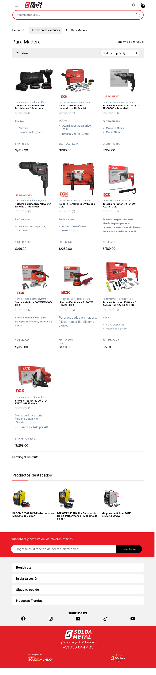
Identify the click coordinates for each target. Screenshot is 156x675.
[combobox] (73, 14)
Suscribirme (129, 549)
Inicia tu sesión (27, 578)
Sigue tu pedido (27, 589)
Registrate (24, 567)
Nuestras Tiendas (29, 601)
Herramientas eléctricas (45, 30)
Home (16, 30)
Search (138, 14)
